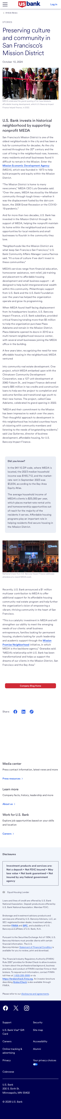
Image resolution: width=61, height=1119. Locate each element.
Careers (7, 1041)
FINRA (14, 925)
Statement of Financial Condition (35, 947)
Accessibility (40, 1041)
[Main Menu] (5, 4)
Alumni (37, 1048)
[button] (53, 4)
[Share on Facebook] (15, 712)
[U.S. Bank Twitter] (15, 1008)
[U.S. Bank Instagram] (26, 1008)
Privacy (7, 1060)
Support (7, 1022)
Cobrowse (8, 1071)
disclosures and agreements (35, 993)
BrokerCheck (20, 982)
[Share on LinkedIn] (23, 712)
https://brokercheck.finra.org (18, 978)
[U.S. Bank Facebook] (5, 1008)
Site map (38, 1030)
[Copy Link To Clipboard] (31, 712)
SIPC (25, 925)
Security (37, 1022)
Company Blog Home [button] (30, 686)
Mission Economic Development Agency (26, 165)
